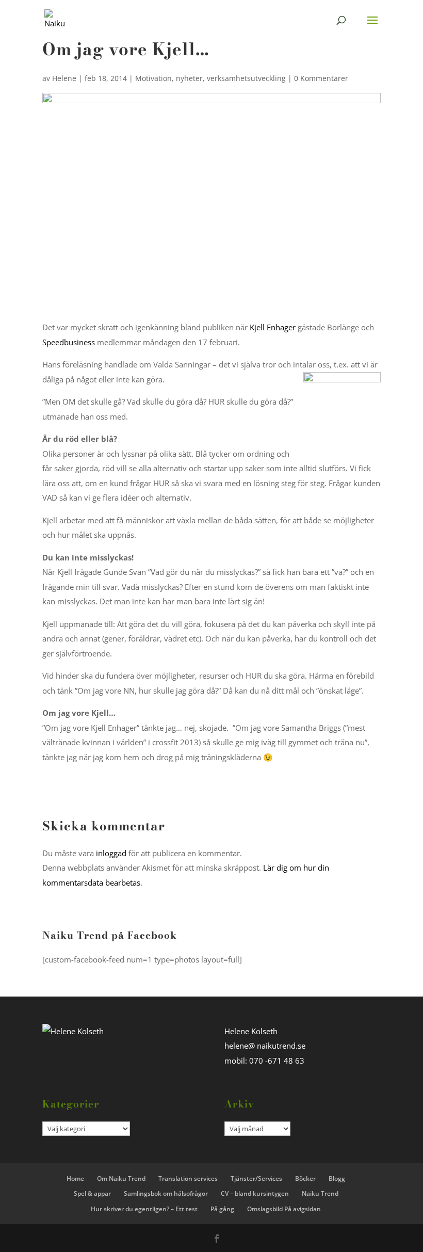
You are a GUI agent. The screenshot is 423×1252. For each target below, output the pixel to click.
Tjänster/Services (256, 1178)
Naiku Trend (320, 1193)
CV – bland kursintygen (255, 1193)
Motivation (153, 78)
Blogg (337, 1178)
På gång (222, 1209)
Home (75, 1178)
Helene (64, 78)
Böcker (305, 1178)
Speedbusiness (68, 342)
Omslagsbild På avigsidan (284, 1209)
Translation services (188, 1178)
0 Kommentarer (321, 78)
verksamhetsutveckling (246, 78)
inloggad (111, 853)
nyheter (189, 78)
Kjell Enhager (273, 327)
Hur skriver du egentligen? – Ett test (144, 1209)
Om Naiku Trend (121, 1178)
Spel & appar (92, 1193)
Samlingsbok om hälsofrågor (166, 1193)
